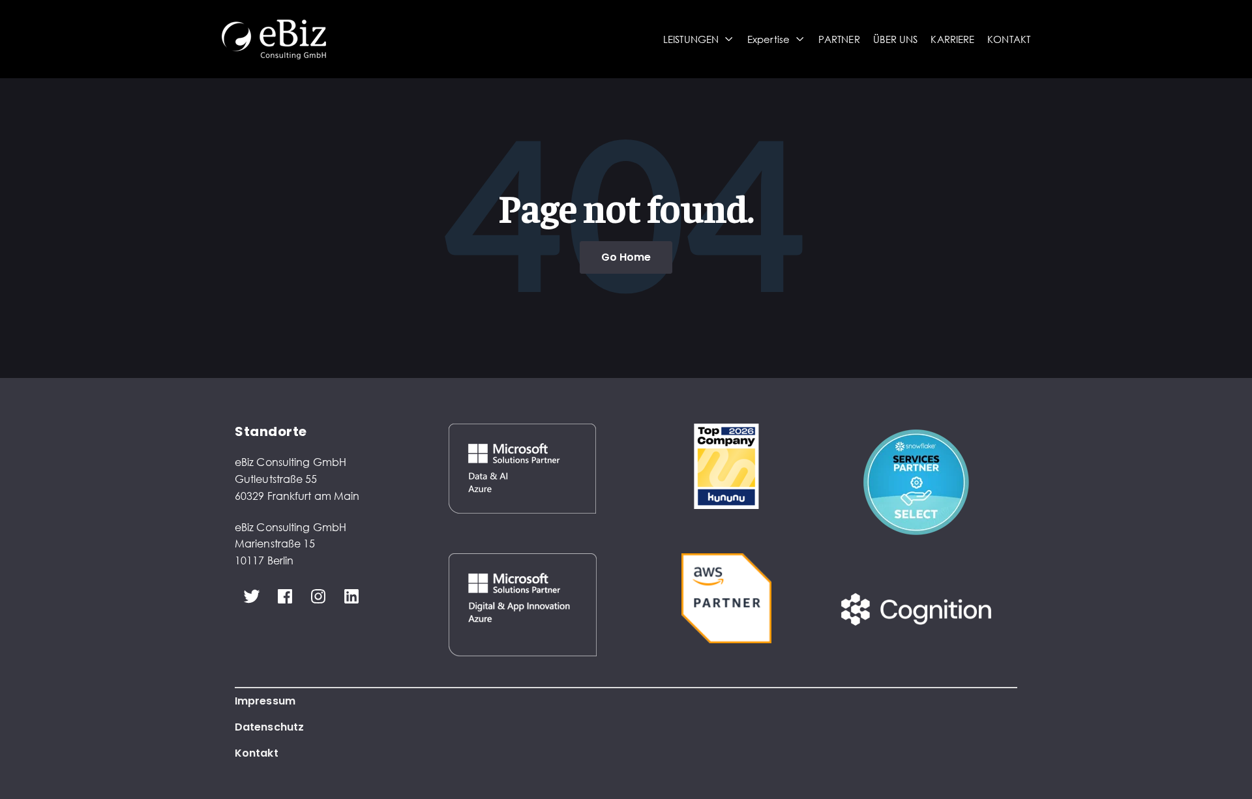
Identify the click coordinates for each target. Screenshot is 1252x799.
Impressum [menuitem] (265, 700)
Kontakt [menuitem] (256, 753)
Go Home (626, 257)
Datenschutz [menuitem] (269, 726)
